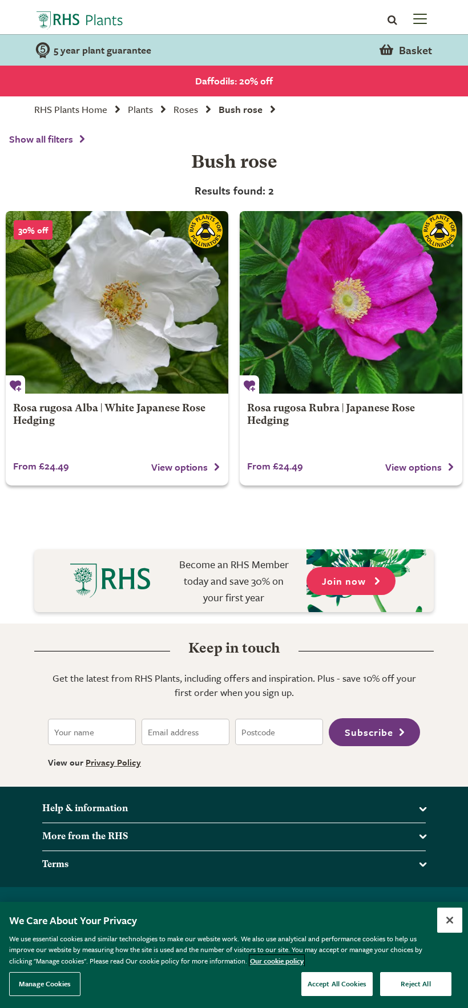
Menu (419, 18)
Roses (186, 109)
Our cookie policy (277, 961)
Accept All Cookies (337, 983)
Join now (345, 581)
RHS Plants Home (70, 109)
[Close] (449, 920)
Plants (140, 109)
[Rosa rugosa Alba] (117, 302)
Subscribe (369, 732)
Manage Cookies (45, 983)
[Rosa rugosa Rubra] (351, 302)
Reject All (415, 983)
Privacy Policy (113, 762)
